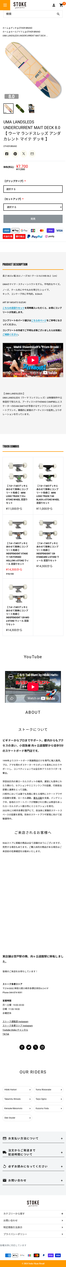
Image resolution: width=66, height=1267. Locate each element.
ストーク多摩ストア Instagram (18, 1025)
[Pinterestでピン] (15, 154)
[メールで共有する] (32, 154)
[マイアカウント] (54, 5)
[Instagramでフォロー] (35, 1049)
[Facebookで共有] (6, 154)
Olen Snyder (9, 1118)
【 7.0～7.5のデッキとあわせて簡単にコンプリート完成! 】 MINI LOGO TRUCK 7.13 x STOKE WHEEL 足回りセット (17, 494)
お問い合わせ (10, 1220)
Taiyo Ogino (41, 1099)
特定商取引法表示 (12, 1227)
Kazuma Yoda (42, 1108)
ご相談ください (10, 334)
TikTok (6, 1034)
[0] (61, 5)
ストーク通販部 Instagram (15, 1021)
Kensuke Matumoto (13, 1108)
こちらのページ (39, 320)
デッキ (14, 28)
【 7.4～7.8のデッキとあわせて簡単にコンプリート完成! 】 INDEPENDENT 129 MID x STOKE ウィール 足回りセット (17, 616)
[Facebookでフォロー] (22, 1047)
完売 (33, 219)
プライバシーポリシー (15, 1234)
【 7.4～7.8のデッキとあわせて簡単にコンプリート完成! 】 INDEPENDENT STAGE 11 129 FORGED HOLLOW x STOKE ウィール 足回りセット (17, 553)
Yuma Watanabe (43, 1089)
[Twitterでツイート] (23, 154)
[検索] (58, 14)
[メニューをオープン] (5, 5)
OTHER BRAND (25, 28)
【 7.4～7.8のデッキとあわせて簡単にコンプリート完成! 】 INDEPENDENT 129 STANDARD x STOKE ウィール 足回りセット (47, 552)
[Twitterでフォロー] (28, 1047)
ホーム (6, 28)
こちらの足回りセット (14, 308)
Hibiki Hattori (10, 1089)
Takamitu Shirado (12, 1099)
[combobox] (29, 14)
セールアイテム (18, 32)
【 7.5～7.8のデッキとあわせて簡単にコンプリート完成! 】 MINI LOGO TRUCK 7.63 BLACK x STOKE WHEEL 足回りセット (47, 494)
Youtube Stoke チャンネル (15, 1030)
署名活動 (37, 798)
